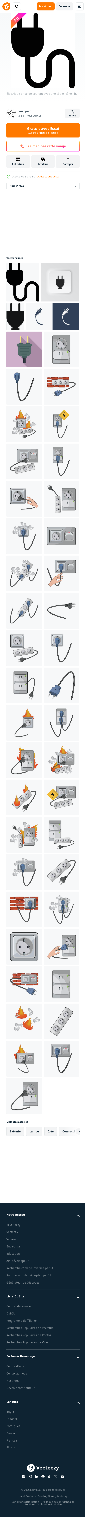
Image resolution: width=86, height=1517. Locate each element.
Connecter (65, 6)
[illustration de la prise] (24, 464)
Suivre (72, 115)
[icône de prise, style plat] (24, 390)
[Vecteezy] (6, 6)
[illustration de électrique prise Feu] (24, 539)
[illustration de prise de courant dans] (24, 502)
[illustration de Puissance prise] (24, 427)
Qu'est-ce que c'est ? (48, 176)
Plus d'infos (17, 186)
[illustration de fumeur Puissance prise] (24, 763)
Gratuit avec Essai (43, 130)
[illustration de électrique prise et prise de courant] (24, 576)
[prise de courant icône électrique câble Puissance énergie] (33, 356)
